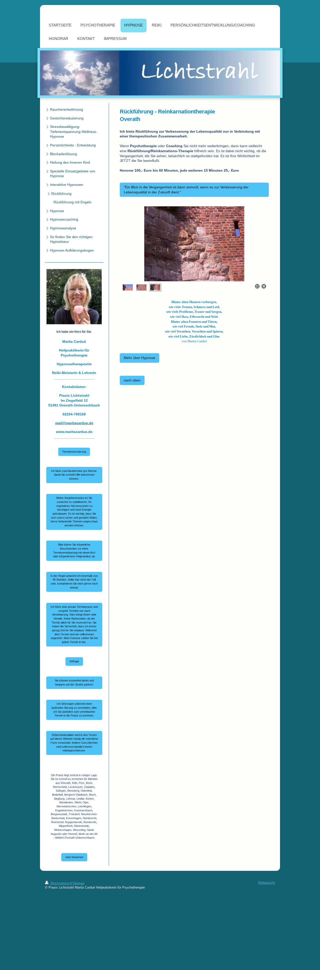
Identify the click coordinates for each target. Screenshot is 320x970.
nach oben (132, 380)
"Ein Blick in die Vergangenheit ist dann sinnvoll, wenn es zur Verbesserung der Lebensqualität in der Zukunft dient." (186, 189)
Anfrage (74, 661)
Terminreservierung (74, 451)
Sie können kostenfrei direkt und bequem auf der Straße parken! (74, 682)
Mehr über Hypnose (139, 358)
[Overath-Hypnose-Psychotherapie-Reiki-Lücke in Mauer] (194, 243)
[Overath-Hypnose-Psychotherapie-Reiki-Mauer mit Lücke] (141, 287)
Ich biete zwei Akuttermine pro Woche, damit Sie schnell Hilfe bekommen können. (74, 474)
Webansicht (266, 883)
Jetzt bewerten (74, 857)
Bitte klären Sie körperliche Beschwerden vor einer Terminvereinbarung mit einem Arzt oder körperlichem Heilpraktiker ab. (74, 550)
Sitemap (78, 883)
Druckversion (60, 883)
